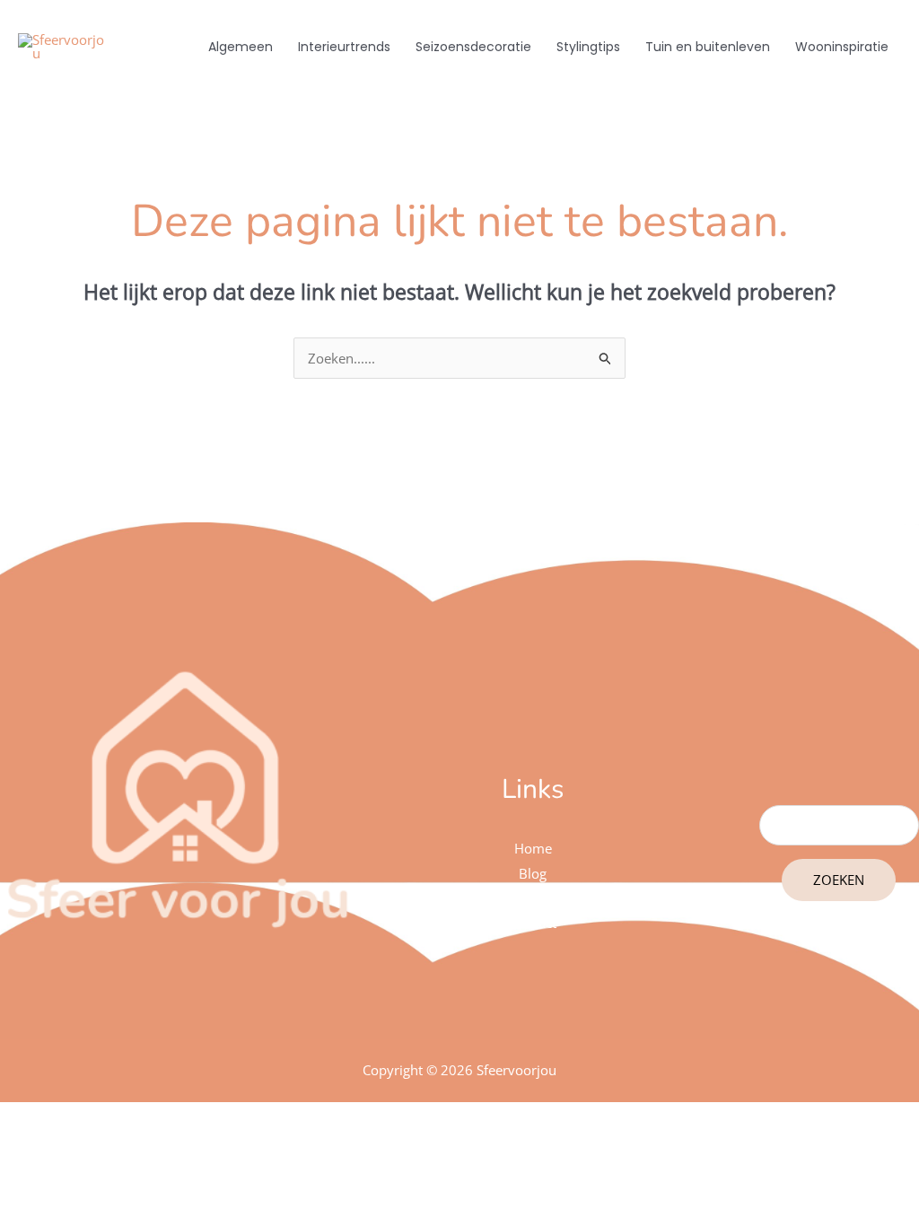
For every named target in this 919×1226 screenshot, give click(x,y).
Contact (533, 923)
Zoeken (838, 880)
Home (533, 848)
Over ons (532, 898)
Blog (533, 873)
